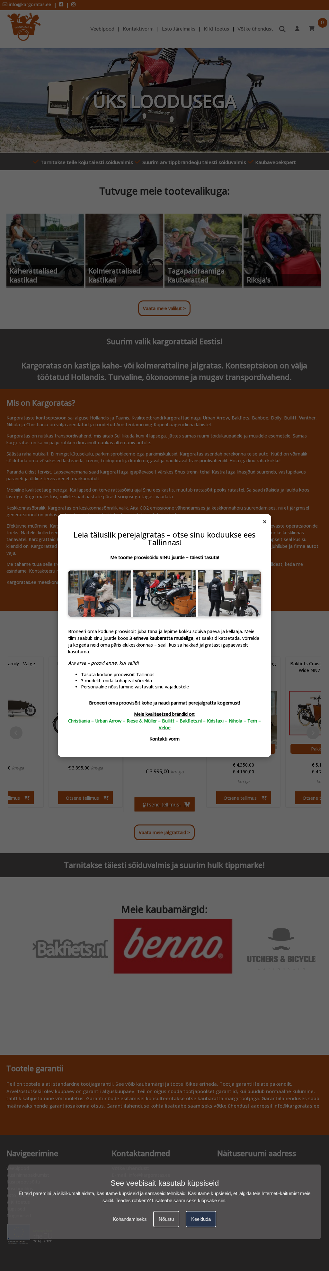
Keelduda (201, 1219)
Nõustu (166, 1219)
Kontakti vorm (164, 739)
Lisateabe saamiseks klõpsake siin (188, 1200)
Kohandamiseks (130, 1219)
